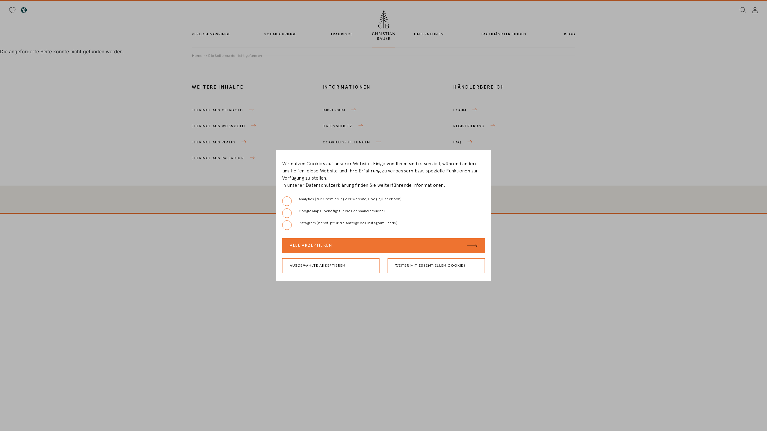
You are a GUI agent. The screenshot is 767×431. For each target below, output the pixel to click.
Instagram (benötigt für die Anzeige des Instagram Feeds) (348, 223)
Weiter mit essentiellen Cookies (430, 266)
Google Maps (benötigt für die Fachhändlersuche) (342, 211)
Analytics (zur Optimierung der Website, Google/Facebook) (350, 199)
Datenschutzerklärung (330, 185)
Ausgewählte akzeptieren (318, 266)
